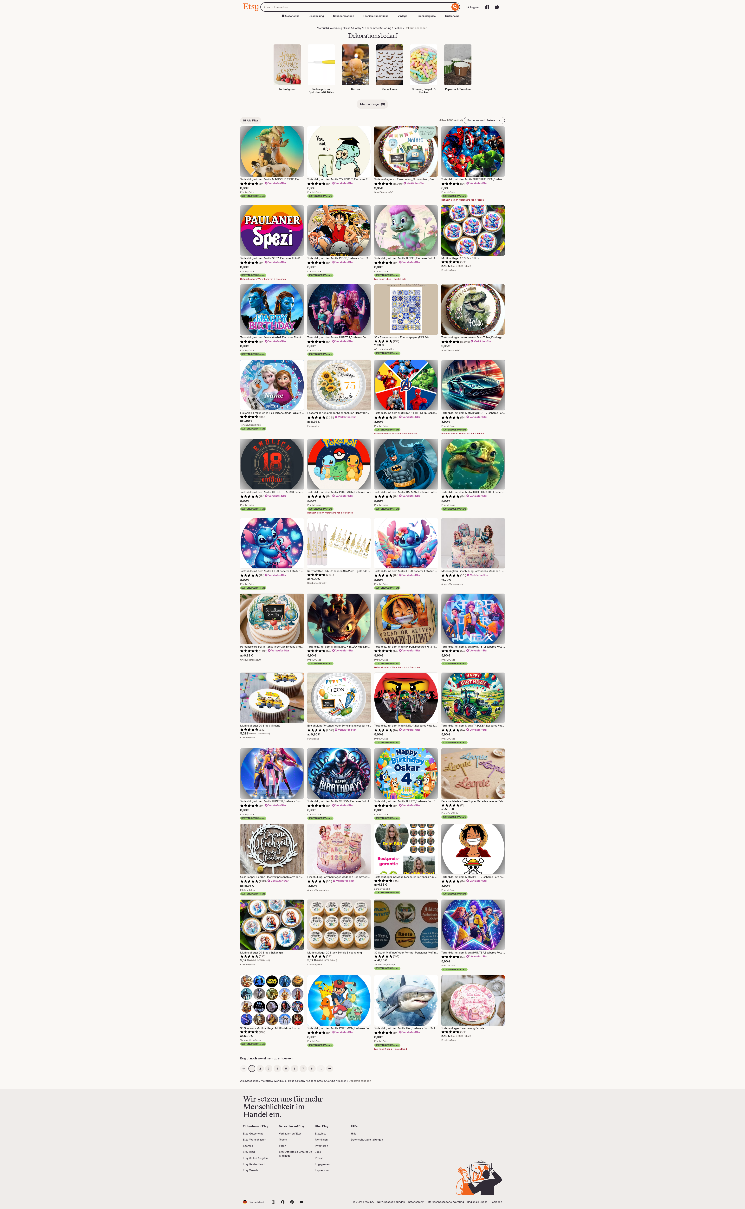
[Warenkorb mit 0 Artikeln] (496, 7)
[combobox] (355, 7)
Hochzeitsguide (426, 15)
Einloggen (472, 7)
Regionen (496, 1201)
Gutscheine (452, 15)
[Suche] (455, 7)
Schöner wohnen (343, 15)
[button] (253, 1202)
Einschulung (316, 15)
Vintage (402, 15)
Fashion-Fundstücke (375, 15)
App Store (256, 1183)
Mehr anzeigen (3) (372, 104)
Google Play (285, 1183)
